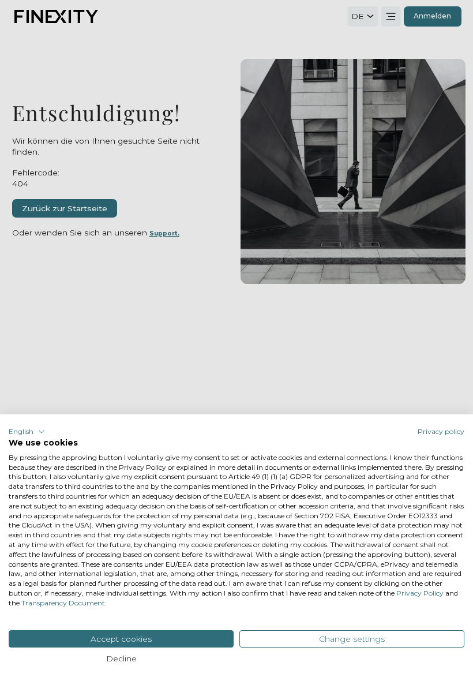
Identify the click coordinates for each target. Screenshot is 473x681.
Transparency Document (63, 602)
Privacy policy (441, 431)
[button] (27, 431)
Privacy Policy (420, 593)
